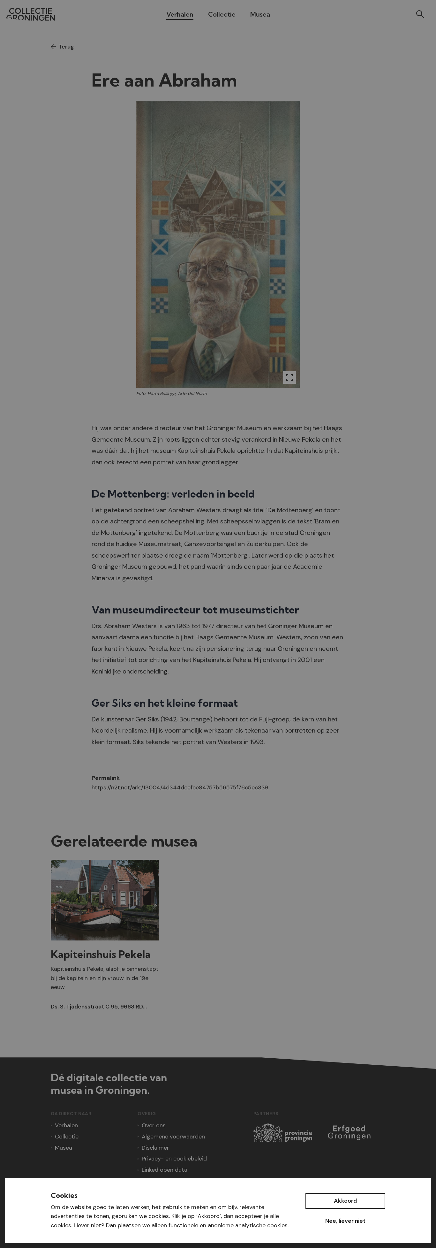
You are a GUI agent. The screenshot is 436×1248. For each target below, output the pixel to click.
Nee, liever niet (345, 1221)
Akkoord (345, 1201)
